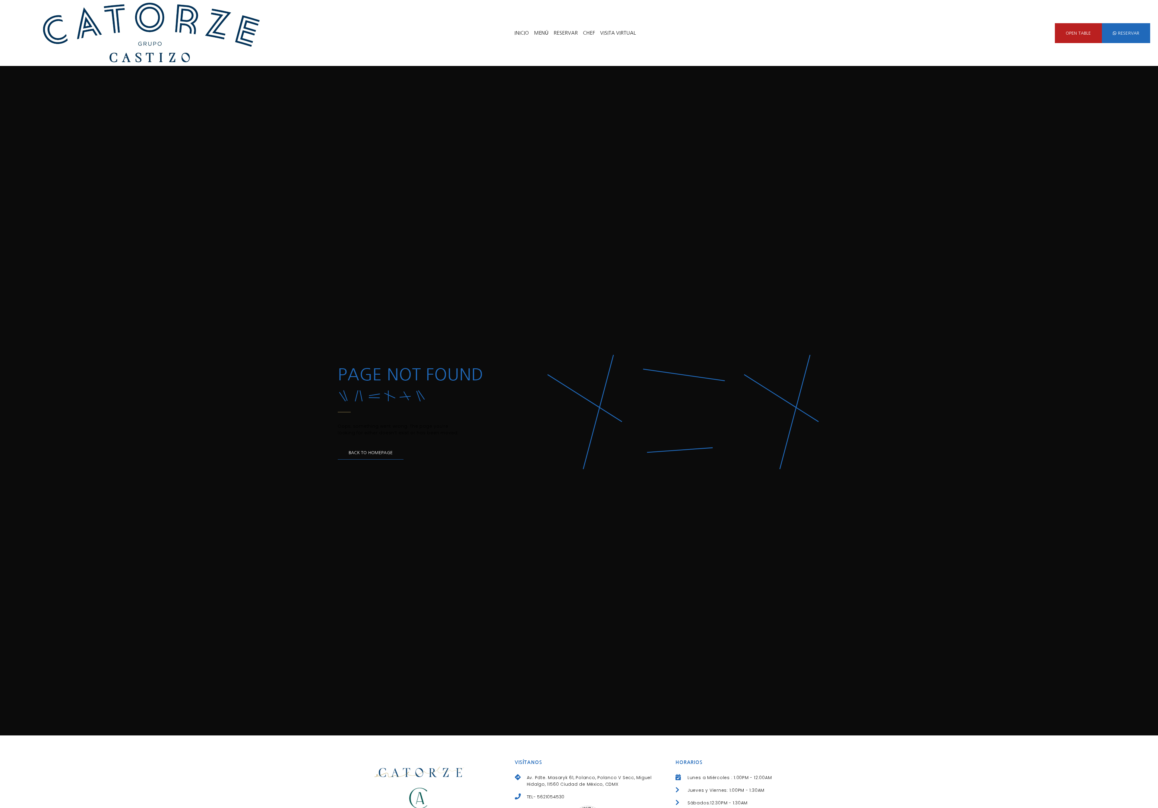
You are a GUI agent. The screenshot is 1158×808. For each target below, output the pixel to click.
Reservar (566, 32)
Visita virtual (618, 32)
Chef (589, 32)
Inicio (521, 32)
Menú (541, 32)
